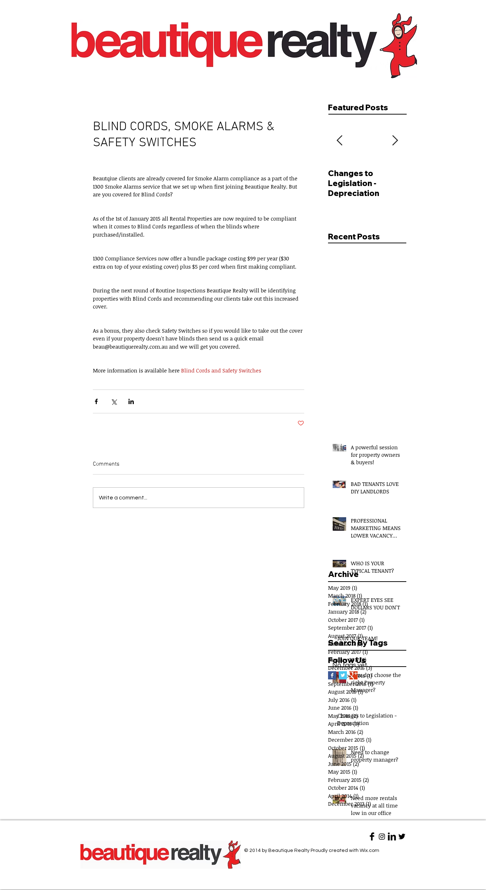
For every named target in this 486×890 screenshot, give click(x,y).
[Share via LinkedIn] (131, 401)
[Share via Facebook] (96, 401)
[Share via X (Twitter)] (113, 401)
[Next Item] (395, 140)
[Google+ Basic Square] (353, 675)
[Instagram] (382, 836)
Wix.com (369, 850)
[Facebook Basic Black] (372, 836)
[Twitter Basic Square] (343, 675)
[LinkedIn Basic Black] (392, 836)
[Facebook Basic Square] (332, 675)
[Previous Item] (339, 140)
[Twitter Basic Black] (402, 836)
